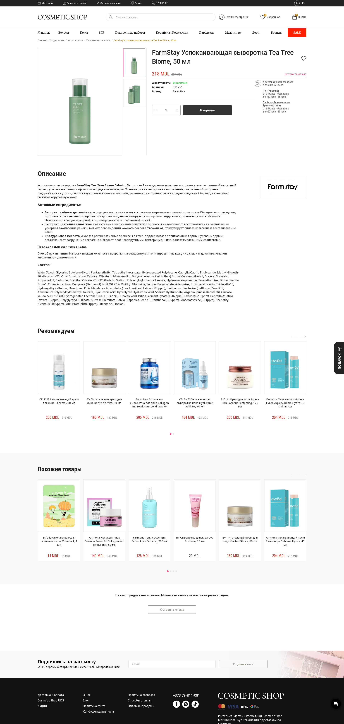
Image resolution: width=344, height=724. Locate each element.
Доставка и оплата (51, 695)
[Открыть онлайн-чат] (336, 704)
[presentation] (294, 337)
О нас (86, 695)
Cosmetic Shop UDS (51, 700)
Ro (303, 3)
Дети (256, 32)
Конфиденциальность (99, 711)
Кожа (84, 32)
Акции (42, 706)
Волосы (63, 32)
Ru (296, 3)
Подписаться (243, 664)
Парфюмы (206, 32)
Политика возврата (141, 695)
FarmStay (179, 91)
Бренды (276, 32)
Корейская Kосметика (172, 32)
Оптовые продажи (141, 706)
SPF (101, 32)
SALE (297, 32)
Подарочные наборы (130, 32)
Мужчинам (233, 32)
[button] (170, 434)
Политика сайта (94, 706)
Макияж (44, 32)
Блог (86, 700)
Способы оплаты (139, 700)
